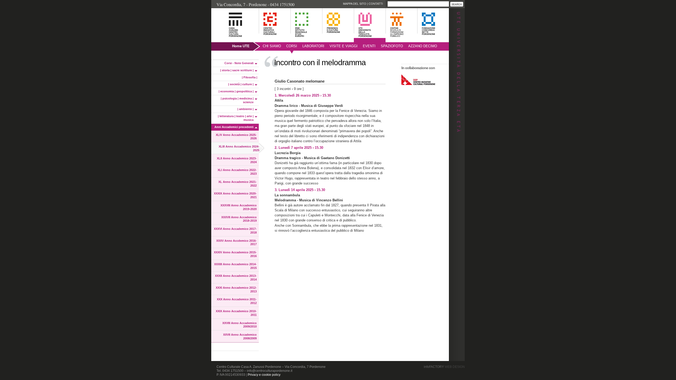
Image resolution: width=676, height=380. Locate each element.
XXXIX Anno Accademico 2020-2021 (235, 195)
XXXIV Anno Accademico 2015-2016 (235, 254)
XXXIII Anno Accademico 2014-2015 (235, 266)
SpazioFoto (392, 46)
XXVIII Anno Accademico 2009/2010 (239, 324)
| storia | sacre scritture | (236, 70)
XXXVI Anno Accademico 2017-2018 (235, 230)
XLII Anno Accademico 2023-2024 (237, 160)
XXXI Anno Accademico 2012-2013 (236, 289)
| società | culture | (240, 84)
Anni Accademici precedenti (233, 127)
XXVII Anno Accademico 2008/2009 (240, 336)
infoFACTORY (444, 367)
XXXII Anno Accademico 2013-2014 (236, 277)
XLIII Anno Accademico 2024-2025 (239, 148)
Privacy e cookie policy (264, 375)
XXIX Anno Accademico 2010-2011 (236, 313)
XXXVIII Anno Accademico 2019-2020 (238, 207)
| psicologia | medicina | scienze (237, 100)
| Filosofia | (249, 77)
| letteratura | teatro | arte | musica (235, 118)
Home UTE (241, 46)
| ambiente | (245, 109)
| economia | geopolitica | (236, 91)
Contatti (376, 3)
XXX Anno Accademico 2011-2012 (237, 301)
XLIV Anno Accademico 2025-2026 (236, 136)
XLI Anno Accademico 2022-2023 (237, 171)
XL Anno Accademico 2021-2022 (237, 183)
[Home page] (228, 39)
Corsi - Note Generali (238, 63)
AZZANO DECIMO (422, 46)
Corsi (291, 46)
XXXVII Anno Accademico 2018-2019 (239, 219)
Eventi (369, 46)
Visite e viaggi (344, 46)
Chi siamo (272, 46)
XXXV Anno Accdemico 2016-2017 (236, 242)
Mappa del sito (354, 3)
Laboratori (313, 46)
